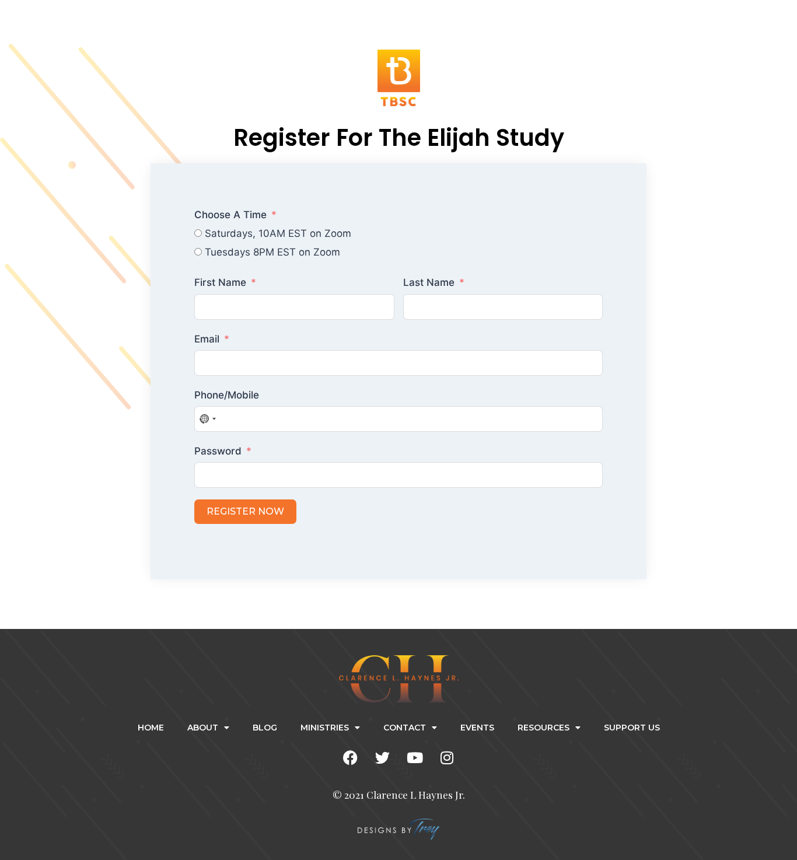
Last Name (429, 282)
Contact (404, 727)
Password (218, 451)
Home (151, 727)
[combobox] (207, 419)
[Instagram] (447, 757)
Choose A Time (230, 215)
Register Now (245, 511)
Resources (543, 727)
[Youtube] (414, 757)
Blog (265, 727)
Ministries (324, 727)
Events (477, 727)
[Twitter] (382, 757)
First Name (220, 282)
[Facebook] (350, 757)
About (202, 727)
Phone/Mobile (226, 395)
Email (206, 339)
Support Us (632, 727)
